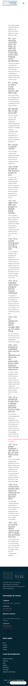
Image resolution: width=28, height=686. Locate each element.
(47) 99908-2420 (7, 610)
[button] (18, 682)
